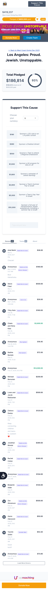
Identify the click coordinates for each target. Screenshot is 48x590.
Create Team (32, 38)
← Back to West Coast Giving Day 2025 (24, 50)
